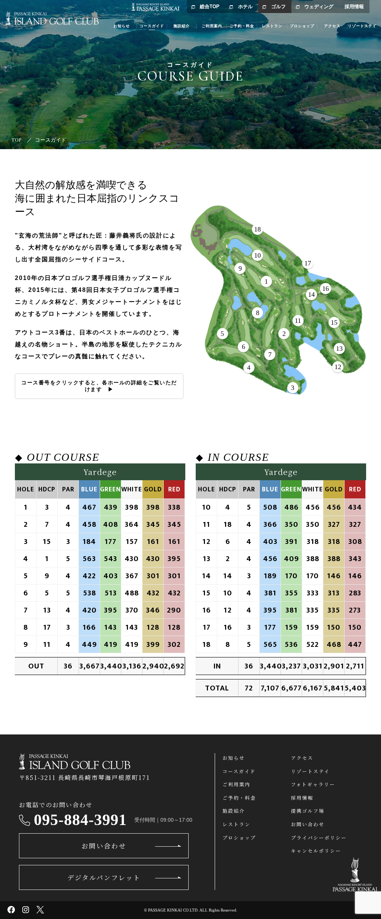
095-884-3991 (80, 819)
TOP (17, 140)
